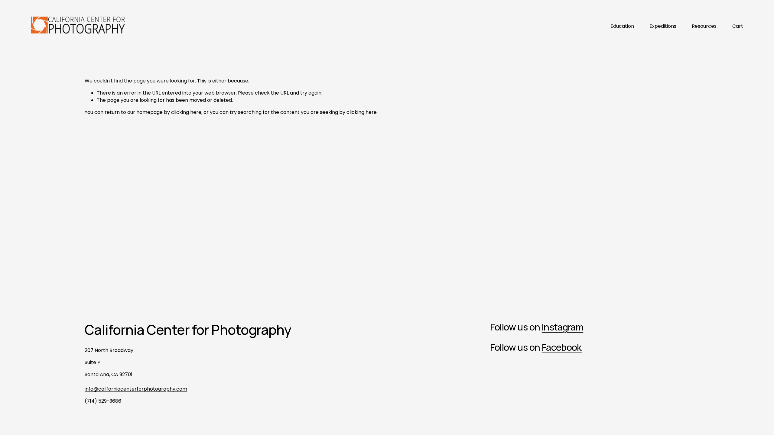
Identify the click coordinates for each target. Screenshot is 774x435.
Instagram (563, 327)
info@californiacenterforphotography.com (136, 388)
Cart (737, 26)
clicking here (186, 112)
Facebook (562, 347)
